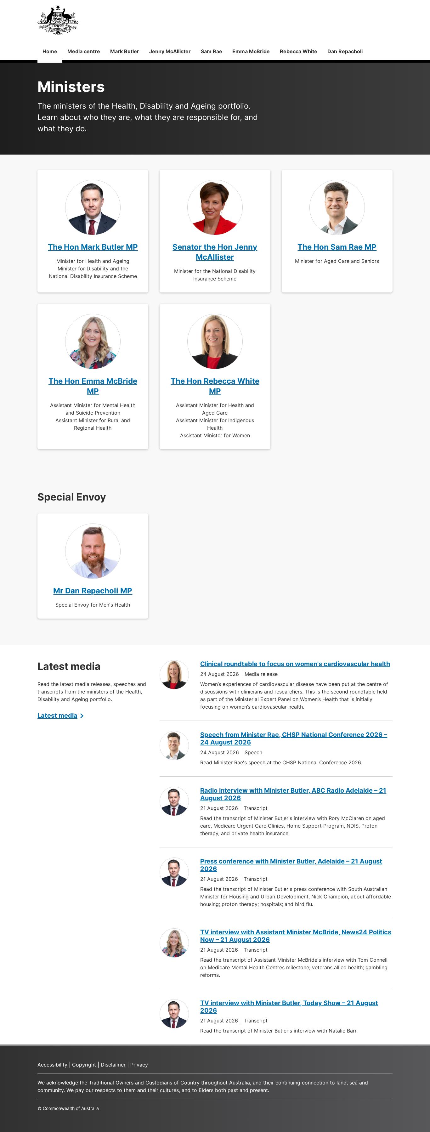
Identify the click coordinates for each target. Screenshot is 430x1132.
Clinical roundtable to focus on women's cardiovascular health (295, 664)
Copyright (84, 1064)
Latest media (57, 715)
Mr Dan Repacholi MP (92, 590)
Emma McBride (251, 51)
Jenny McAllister (170, 51)
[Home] (57, 20)
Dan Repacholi (345, 51)
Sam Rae (211, 51)
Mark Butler (124, 51)
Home (49, 51)
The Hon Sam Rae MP (336, 247)
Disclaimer (113, 1064)
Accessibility (52, 1064)
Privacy (139, 1064)
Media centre (83, 51)
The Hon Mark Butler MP (93, 247)
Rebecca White (298, 51)
